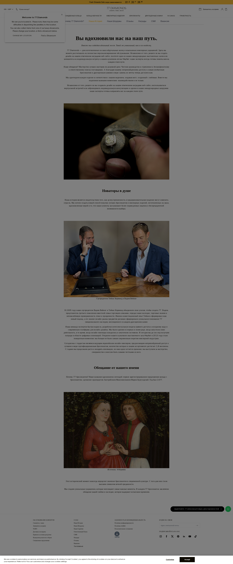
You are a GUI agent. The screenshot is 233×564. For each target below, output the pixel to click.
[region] (116, 560)
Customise (170, 559)
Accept (187, 559)
